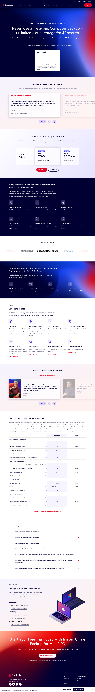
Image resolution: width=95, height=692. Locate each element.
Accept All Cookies (78, 689)
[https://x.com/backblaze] (17, 684)
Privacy (79, 678)
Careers (65, 683)
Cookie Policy (33, 690)
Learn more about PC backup (19, 615)
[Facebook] (20, 684)
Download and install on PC (18, 618)
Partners (74, 1)
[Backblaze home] (8, 5)
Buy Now (88, 5)
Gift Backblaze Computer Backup (20, 624)
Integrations (45, 5)
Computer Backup (67, 5)
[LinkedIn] (10, 684)
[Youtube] (13, 684)
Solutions (31, 5)
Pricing (38, 5)
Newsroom (66, 678)
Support (79, 1)
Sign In (89, 1)
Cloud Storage (22, 5)
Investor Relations (68, 680)
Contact (79, 680)
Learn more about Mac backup (19, 605)
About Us (66, 676)
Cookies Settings (66, 689)
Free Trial (80, 5)
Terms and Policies (81, 676)
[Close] (92, 689)
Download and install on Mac (19, 608)
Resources (54, 5)
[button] (85, 1)
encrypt (33, 329)
